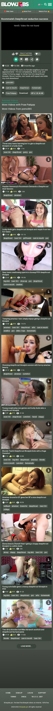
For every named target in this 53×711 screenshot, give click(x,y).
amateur (17, 195)
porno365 (9, 82)
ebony (6, 552)
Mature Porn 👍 (44, 11)
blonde (42, 460)
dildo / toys (20, 331)
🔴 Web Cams (8, 11)
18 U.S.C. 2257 (37, 697)
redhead (7, 506)
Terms (13, 697)
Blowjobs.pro (23, 707)
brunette (23, 506)
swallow (19, 284)
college (6, 509)
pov (30, 152)
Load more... (26, 646)
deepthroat (24, 88)
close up (23, 281)
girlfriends (27, 238)
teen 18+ (7, 152)
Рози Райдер (11, 93)
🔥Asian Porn (26, 11)
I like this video (13, 54)
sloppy (41, 417)
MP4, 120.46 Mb (37, 93)
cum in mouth (11, 88)
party (25, 152)
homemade (36, 88)
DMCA (23, 697)
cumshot (26, 374)
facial (34, 417)
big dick (7, 281)
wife (33, 327)
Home (8, 693)
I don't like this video (16, 54)
